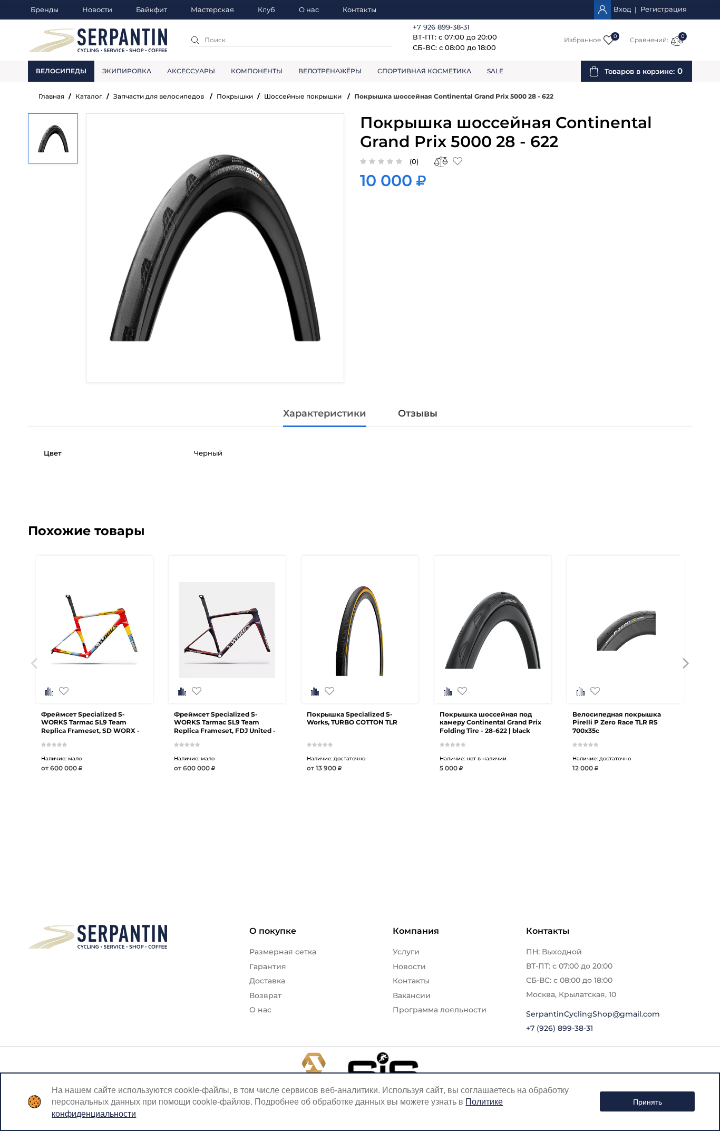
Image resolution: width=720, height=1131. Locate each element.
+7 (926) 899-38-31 (559, 1028)
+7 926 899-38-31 (441, 27)
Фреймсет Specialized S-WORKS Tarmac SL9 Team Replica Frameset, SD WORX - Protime (90, 723)
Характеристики (324, 413)
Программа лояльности (440, 1009)
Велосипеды (61, 71)
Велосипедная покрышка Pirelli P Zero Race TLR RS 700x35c (616, 722)
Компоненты (257, 71)
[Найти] (195, 40)
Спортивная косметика (424, 71)
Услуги (406, 951)
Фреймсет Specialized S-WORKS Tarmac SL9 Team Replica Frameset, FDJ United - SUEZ (225, 723)
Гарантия (267, 966)
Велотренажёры (330, 71)
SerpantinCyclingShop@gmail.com (593, 1014)
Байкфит (151, 10)
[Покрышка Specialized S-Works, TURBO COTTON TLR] (360, 682)
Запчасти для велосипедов (159, 96)
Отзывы (417, 413)
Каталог (88, 96)
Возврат (265, 995)
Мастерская (212, 10)
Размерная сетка (282, 951)
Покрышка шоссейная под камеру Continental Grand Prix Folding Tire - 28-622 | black (490, 722)
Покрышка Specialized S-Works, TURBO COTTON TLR (352, 718)
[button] (34, 679)
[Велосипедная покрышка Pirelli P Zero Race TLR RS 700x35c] (626, 682)
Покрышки (235, 96)
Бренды (45, 10)
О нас (309, 10)
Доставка (267, 980)
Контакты (359, 10)
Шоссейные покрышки (303, 96)
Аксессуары (191, 71)
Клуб (266, 10)
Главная (51, 96)
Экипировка (126, 71)
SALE (495, 71)
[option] (94, 680)
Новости (97, 10)
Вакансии (412, 995)
